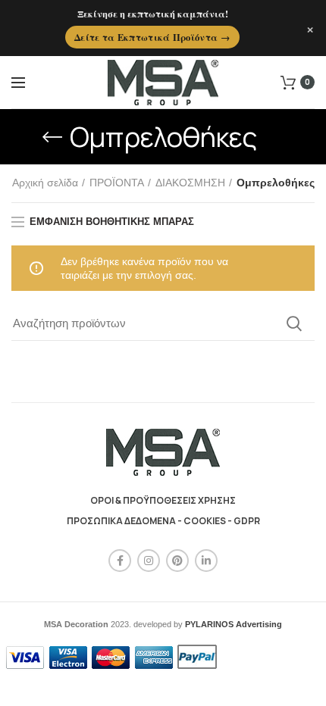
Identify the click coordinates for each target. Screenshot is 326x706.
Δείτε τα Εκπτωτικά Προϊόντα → (152, 37)
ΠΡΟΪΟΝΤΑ (116, 182)
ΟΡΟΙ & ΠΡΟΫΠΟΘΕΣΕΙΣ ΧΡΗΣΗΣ (163, 500)
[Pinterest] (177, 560)
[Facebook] (119, 560)
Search (294, 323)
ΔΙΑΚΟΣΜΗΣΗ (190, 182)
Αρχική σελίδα (45, 182)
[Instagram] (148, 560)
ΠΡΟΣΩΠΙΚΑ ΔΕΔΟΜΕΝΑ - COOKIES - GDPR (163, 520)
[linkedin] (206, 560)
